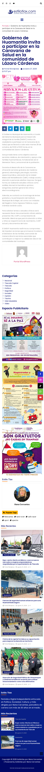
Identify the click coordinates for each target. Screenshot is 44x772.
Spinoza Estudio (30, 768)
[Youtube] (14, 3)
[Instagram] (6, 3)
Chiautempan (8, 672)
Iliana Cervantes (22, 504)
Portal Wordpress (9, 567)
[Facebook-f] (3, 3)
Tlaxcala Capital (9, 555)
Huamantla (7, 595)
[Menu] (22, 19)
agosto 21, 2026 (22, 567)
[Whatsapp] (10, 3)
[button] (4, 128)
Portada (5, 26)
